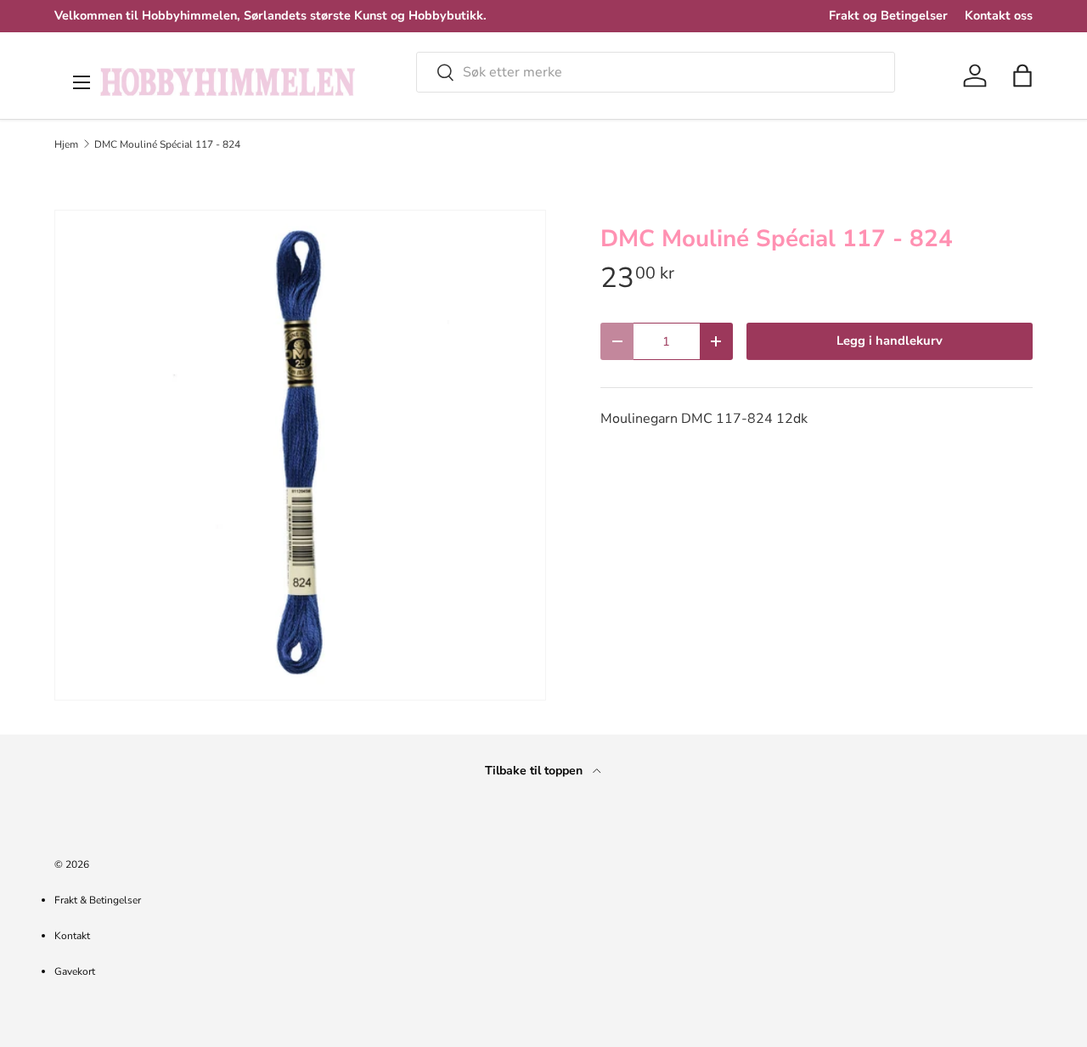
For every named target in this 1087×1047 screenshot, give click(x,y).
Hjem (66, 144)
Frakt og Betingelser (888, 15)
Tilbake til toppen (535, 771)
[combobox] (655, 72)
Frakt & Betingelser (97, 900)
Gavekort (74, 971)
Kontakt (72, 936)
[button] (1022, 75)
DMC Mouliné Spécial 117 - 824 (167, 144)
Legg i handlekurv (889, 340)
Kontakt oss (999, 15)
